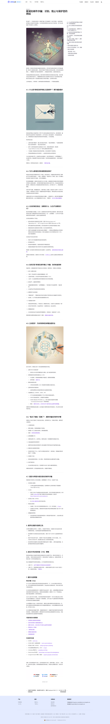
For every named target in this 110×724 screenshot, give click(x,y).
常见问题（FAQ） (72, 51)
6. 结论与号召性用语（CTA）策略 (74, 47)
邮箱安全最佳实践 (49, 315)
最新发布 (28, 9)
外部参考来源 (71, 55)
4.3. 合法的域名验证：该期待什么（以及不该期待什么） (74, 29)
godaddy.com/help (42, 650)
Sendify (19, 704)
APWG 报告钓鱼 (35, 501)
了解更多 (40, 569)
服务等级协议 (53, 705)
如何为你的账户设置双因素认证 (35, 622)
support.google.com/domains (50, 654)
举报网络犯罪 (31, 634)
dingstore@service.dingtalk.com (78, 704)
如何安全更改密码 (36, 433)
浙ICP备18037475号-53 (62, 720)
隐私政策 (52, 702)
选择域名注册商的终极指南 (34, 620)
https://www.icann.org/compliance (38, 496)
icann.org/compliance (47, 643)
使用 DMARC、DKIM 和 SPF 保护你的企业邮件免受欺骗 (46, 404)
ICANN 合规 (36, 494)
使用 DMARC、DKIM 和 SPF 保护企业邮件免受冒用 (40, 625)
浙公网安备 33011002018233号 (50, 720)
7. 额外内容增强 (70, 49)
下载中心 (36, 704)
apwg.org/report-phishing (46, 645)
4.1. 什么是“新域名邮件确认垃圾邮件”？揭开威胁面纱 (74, 22)
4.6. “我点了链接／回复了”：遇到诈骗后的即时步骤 (74, 39)
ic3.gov (59, 506)
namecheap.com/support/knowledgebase (49, 652)
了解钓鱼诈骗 (47, 163)
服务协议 (52, 704)
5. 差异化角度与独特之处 (72, 45)
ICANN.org (47, 254)
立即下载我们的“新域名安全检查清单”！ (43, 565)
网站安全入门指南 (32, 627)
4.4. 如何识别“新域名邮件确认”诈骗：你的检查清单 (74, 32)
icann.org (35, 641)
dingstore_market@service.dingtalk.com (81, 702)
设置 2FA (38, 380)
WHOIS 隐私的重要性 (57, 198)
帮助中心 (36, 702)
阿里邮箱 (20, 702)
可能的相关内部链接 (72, 53)
